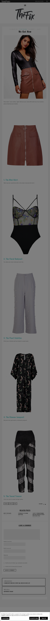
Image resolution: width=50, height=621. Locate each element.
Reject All (44, 618)
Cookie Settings (5, 618)
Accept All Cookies (34, 618)
